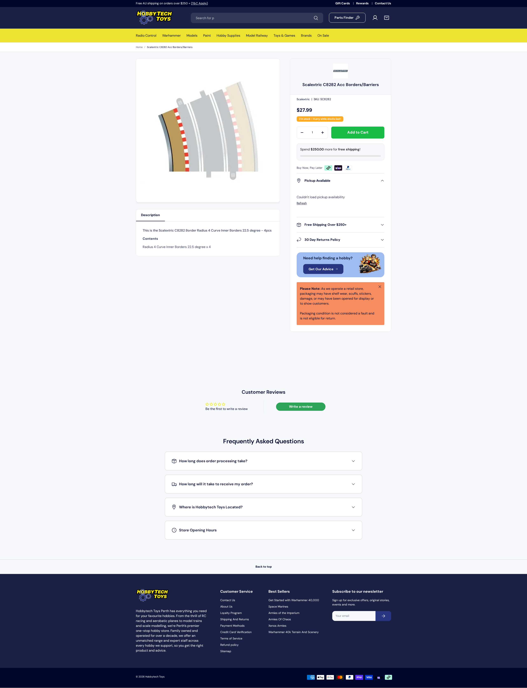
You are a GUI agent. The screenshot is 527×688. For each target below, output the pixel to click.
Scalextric (303, 99)
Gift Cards (343, 3)
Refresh (302, 203)
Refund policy (229, 645)
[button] (386, 17)
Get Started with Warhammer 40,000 (293, 600)
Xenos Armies (277, 625)
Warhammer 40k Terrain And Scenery (293, 632)
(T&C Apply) (199, 3)
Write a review (300, 406)
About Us (226, 606)
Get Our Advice (321, 269)
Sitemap (225, 651)
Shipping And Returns (234, 619)
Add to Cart (357, 132)
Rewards (362, 3)
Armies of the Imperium (283, 613)
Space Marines (278, 606)
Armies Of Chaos (279, 619)
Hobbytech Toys (154, 676)
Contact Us (383, 3)
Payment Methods (232, 625)
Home (139, 47)
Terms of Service (231, 638)
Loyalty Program (231, 613)
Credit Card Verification (236, 632)
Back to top (263, 566)
